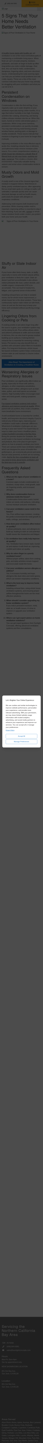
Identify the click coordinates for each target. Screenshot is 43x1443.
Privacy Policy (10, 730)
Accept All (21, 736)
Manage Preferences (21, 742)
